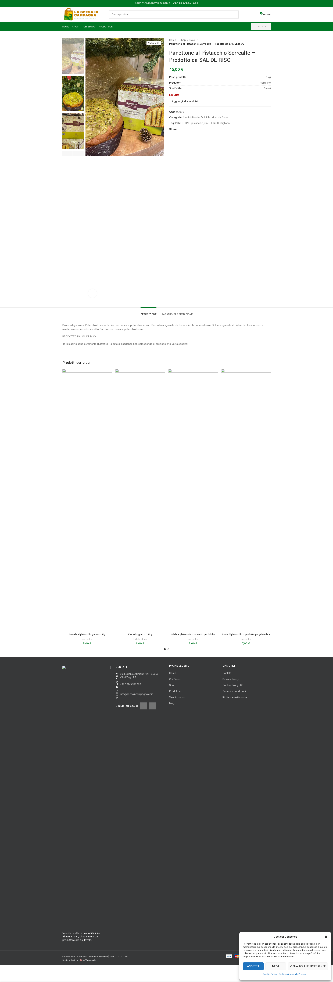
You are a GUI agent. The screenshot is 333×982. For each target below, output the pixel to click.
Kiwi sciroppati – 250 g (140, 634)
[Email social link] (184, 129)
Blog (171, 703)
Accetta (253, 966)
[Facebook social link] (179, 129)
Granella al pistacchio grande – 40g (87, 634)
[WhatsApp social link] (192, 129)
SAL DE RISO (212, 123)
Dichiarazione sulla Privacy (292, 974)
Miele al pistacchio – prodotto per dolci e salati (193, 636)
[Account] (247, 14)
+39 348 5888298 (130, 684)
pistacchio (197, 123)
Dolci (192, 39)
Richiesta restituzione (235, 697)
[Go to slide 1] (165, 649)
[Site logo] (82, 14)
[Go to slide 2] (168, 649)
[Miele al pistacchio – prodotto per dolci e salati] (193, 500)
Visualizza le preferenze (308, 966)
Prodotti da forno (218, 117)
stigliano (225, 123)
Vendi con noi (177, 697)
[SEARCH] (235, 14)
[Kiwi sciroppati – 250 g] (140, 500)
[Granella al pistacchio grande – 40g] (87, 500)
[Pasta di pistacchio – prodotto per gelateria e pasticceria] (246, 500)
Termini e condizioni (234, 691)
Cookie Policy (270, 974)
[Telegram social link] (196, 129)
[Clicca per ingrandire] (92, 293)
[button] (326, 936)
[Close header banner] (328, 3)
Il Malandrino (140, 639)
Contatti (227, 673)
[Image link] (86, 796)
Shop (183, 39)
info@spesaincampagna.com (136, 693)
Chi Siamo (175, 679)
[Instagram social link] (152, 705)
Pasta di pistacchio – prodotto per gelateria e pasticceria (246, 636)
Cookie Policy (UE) (233, 685)
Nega (276, 966)
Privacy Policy (231, 679)
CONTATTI (261, 26)
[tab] (148, 312)
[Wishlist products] (253, 14)
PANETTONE (182, 123)
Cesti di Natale (191, 117)
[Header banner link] (166, 3)
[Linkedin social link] (188, 129)
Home (172, 39)
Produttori (175, 691)
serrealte (87, 639)
